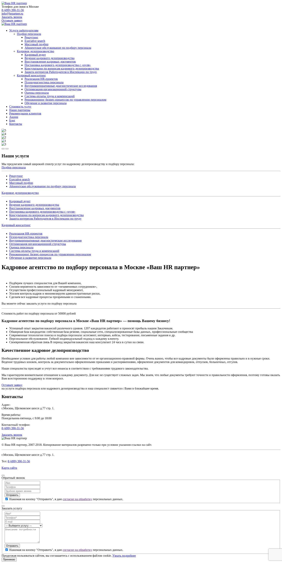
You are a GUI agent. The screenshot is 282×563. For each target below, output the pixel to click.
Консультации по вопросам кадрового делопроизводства (62, 68)
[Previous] (3, 148)
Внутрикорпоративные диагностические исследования (61, 85)
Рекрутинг (31, 37)
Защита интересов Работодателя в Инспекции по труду (61, 72)
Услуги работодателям (23, 30)
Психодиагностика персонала (44, 82)
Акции (13, 117)
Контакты (15, 123)
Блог (12, 120)
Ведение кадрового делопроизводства (49, 58)
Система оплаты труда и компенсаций (50, 96)
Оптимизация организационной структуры (53, 89)
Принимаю (9, 559)
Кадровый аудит (35, 54)
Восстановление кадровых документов (50, 61)
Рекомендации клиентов (25, 113)
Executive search (35, 40)
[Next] (6, 148)
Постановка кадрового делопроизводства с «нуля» (58, 65)
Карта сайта (9, 467)
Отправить (12, 495)
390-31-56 (13, 10)
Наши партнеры (19, 110)
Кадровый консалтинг (31, 75)
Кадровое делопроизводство (35, 51)
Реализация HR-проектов (41, 79)
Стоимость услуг (20, 106)
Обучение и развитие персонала (46, 103)
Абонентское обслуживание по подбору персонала (58, 47)
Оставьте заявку (12, 20)
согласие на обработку (77, 499)
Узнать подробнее (124, 555)
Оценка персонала (37, 92)
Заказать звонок (12, 17)
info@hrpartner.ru (12, 13)
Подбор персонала (29, 34)
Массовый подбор (36, 44)
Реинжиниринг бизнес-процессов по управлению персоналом (65, 99)
